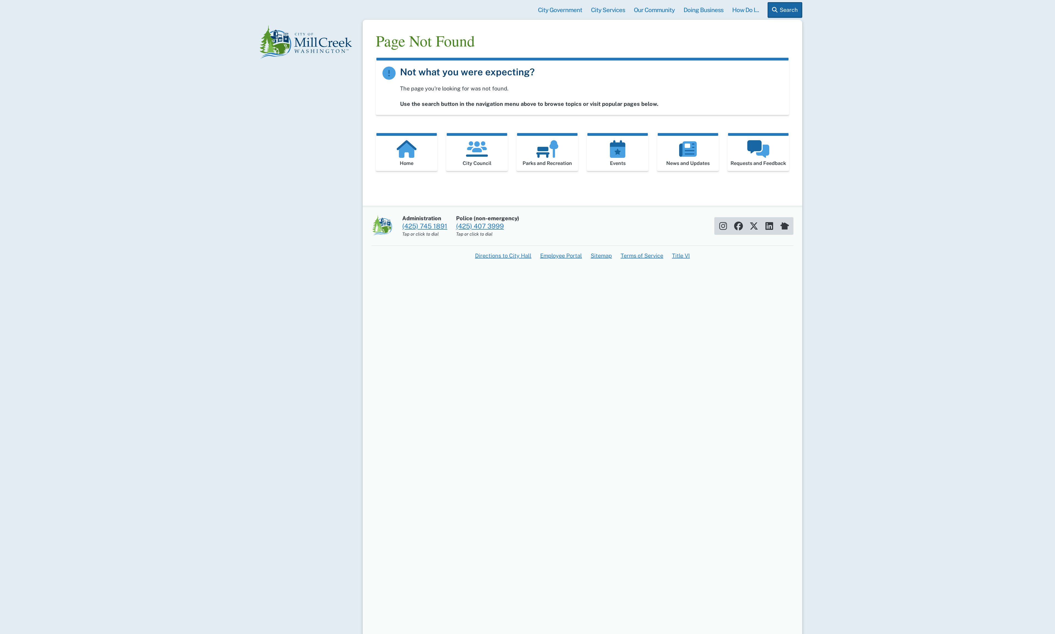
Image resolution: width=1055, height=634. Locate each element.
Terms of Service (642, 255)
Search (789, 10)
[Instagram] (723, 226)
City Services (608, 9)
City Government (560, 9)
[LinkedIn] (769, 226)
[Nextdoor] (784, 226)
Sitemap (601, 255)
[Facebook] (738, 226)
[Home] (307, 42)
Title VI (681, 255)
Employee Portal (561, 255)
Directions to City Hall (503, 255)
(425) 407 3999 (480, 226)
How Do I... (745, 9)
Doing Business (703, 9)
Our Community (654, 9)
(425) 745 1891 (424, 226)
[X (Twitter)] (753, 226)
